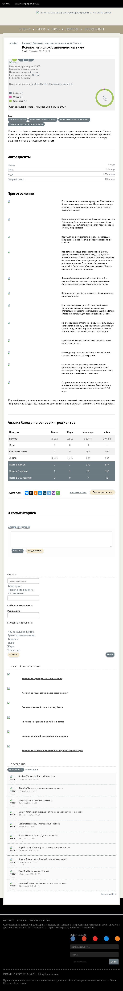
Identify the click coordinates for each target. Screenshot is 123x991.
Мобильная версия (40, 920)
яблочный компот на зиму (43, 119)
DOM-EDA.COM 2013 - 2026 (19, 974)
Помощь (21, 920)
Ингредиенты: (16, 593)
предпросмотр (35, 550)
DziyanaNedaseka (27, 823)
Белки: (11, 642)
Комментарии (15, 770)
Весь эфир (106, 894)
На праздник (55, 83)
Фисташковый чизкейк (49, 823)
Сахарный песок (16, 179)
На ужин (44, 83)
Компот (78, 42)
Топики (24, 29)
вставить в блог (78, 492)
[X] (31, 493)
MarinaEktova (25, 835)
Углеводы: (13, 650)
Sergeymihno (25, 800)
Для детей (67, 83)
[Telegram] (49, 493)
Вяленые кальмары (43, 800)
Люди (55, 29)
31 (104, 97)
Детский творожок (46, 776)
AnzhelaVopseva (27, 776)
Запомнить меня (80, 962)
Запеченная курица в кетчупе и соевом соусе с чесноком (54, 811)
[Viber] (53, 493)
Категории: (14, 586)
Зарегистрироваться (26, 3)
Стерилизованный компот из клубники (42, 707)
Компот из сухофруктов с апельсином (42, 678)
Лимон (11, 169)
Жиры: (11, 646)
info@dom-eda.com (48, 974)
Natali (25, 51)
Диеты (37, 835)
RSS (114, 894)
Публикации (31, 770)
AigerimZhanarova (27, 859)
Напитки (48, 42)
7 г (25, 100)
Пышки (45, 871)
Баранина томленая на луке (52, 882)
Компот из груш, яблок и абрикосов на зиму (45, 692)
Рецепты (72, 29)
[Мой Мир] (40, 493)
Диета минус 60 (50, 835)
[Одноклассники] (35, 493)
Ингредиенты (94, 29)
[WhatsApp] (58, 493)
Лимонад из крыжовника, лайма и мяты (43, 721)
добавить (17, 550)
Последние (18, 764)
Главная (26, 42)
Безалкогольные (63, 42)
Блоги (41, 29)
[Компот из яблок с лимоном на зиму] (61, 62)
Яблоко (11, 164)
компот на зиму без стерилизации (26, 124)
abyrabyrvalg (25, 847)
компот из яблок (18, 119)
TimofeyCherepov (27, 788)
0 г (21, 92)
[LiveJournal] (44, 493)
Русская (34, 72)
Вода (10, 174)
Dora (21, 811)
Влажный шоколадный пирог (53, 859)
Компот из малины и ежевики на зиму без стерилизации (52, 750)
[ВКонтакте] (27, 493)
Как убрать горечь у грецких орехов (52, 847)
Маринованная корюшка (51, 788)
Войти (6, 3)
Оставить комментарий (19, 526)
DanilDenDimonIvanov (29, 871)
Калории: (13, 639)
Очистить (13, 654)
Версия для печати (102, 492)
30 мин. (35, 74)
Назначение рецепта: (20, 589)
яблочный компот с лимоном (74, 119)
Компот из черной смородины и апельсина (45, 736)
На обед (35, 83)
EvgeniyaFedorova (28, 882)
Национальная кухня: (20, 631)
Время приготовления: (21, 635)
